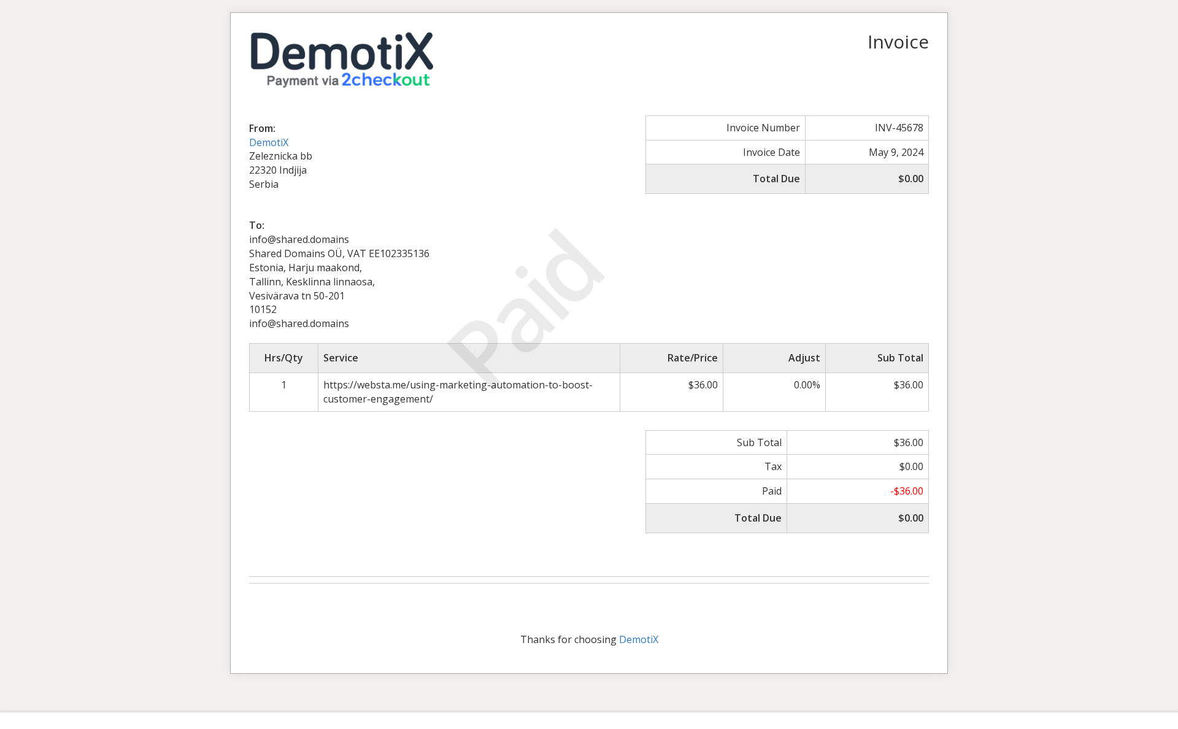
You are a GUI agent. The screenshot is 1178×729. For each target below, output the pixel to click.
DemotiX (268, 142)
